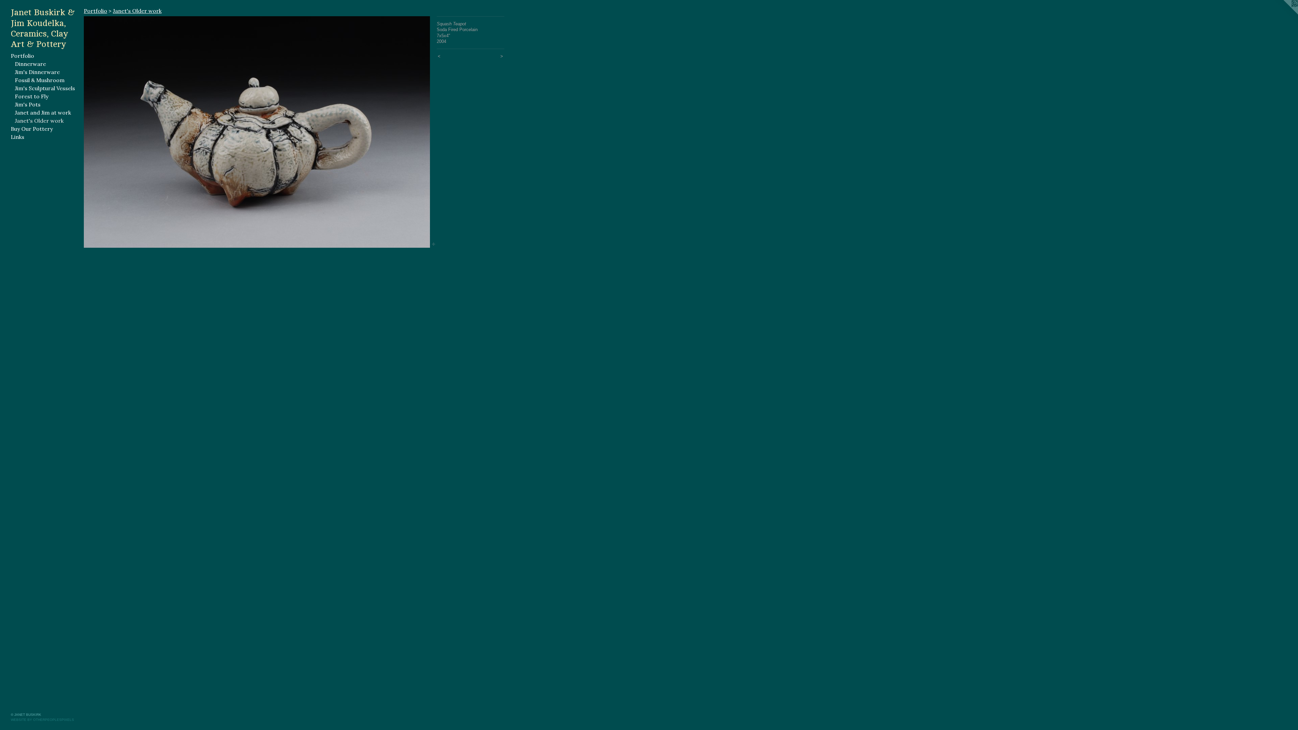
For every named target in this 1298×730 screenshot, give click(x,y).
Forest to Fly (31, 96)
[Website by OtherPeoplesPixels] (1284, 13)
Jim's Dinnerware (37, 72)
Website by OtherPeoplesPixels (42, 720)
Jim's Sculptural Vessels (45, 88)
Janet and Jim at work (43, 112)
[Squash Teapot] (257, 132)
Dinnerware (30, 63)
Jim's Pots (28, 104)
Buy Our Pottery (32, 128)
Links (17, 136)
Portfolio (22, 55)
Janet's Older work (39, 120)
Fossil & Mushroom (40, 80)
